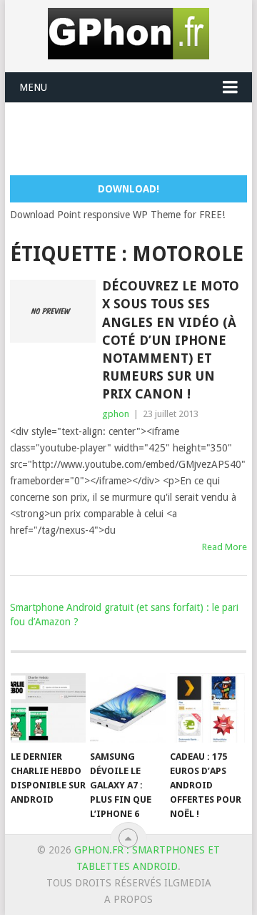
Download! (128, 189)
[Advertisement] (133, 138)
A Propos (128, 899)
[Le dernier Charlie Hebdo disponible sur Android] (48, 708)
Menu (33, 87)
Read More (224, 547)
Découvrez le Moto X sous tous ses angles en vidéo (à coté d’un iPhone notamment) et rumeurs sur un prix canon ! (170, 339)
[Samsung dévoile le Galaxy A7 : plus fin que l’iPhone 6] (127, 708)
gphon (115, 413)
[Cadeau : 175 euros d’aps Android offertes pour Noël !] (207, 708)
